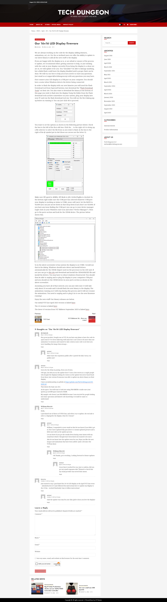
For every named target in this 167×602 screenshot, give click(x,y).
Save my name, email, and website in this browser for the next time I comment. (63, 558)
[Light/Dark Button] (120, 24)
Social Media (56, 24)
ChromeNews (89, 600)
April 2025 (107, 78)
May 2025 (107, 75)
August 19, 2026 (50, 593)
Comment (38, 514)
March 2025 (108, 82)
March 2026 (108, 67)
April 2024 (107, 90)
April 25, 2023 (47, 47)
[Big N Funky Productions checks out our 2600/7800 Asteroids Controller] (37, 589)
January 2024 (108, 97)
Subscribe (133, 24)
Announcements (39, 39)
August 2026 (108, 56)
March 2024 (108, 94)
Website (37, 551)
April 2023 (107, 113)
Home (31, 24)
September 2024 (109, 86)
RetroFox (43, 479)
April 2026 (107, 63)
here (73, 303)
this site (52, 272)
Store (47, 24)
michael (38, 47)
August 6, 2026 (85, 592)
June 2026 (107, 59)
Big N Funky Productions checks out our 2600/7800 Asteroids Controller (53, 589)
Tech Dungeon (83, 12)
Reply (42, 347)
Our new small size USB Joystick (87, 589)
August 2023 (108, 109)
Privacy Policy (68, 24)
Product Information (111, 130)
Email (37, 545)
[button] (124, 24)
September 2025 (109, 71)
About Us (39, 24)
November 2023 (109, 101)
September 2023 (109, 105)
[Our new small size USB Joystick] (72, 589)
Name (37, 538)
